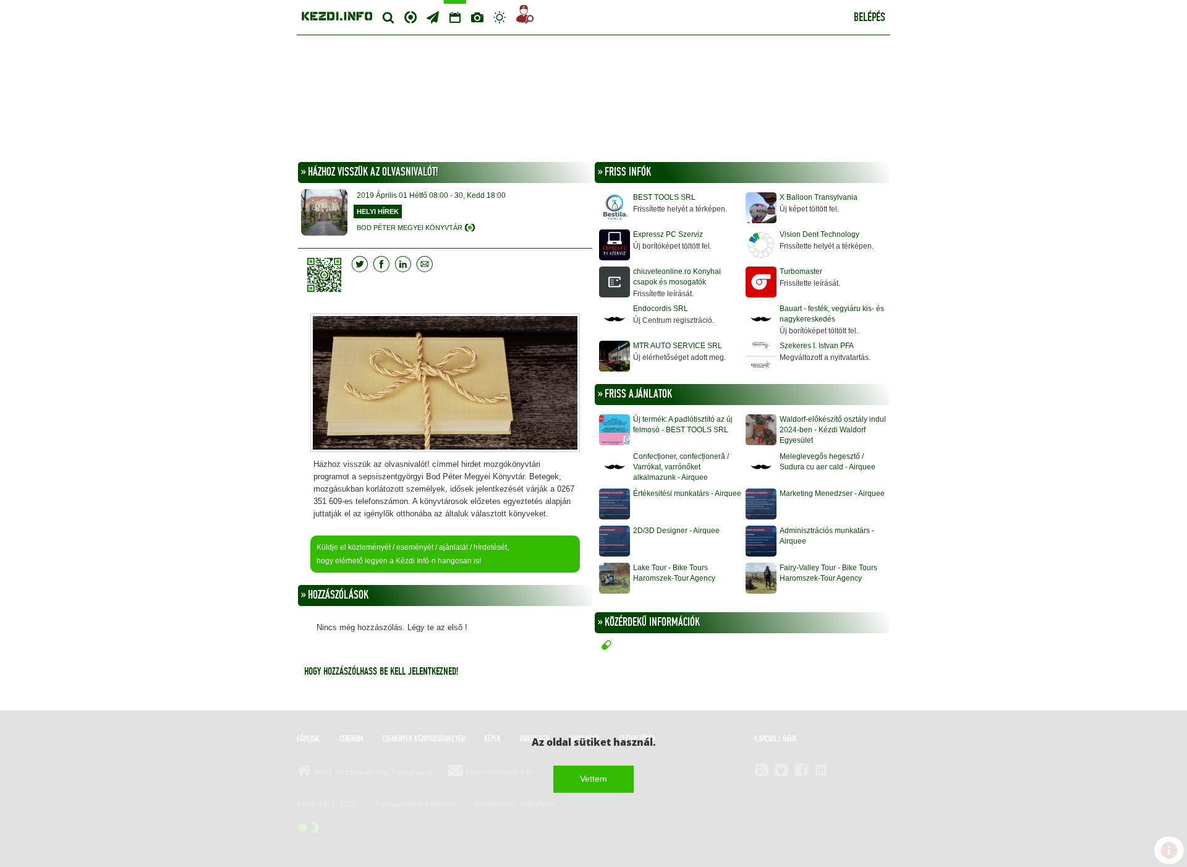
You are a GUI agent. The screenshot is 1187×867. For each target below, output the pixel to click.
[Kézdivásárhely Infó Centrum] (337, 14)
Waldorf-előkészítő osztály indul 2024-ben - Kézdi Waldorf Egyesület (833, 430)
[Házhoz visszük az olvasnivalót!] (445, 384)
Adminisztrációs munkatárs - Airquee (827, 535)
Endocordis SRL (660, 308)
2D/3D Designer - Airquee (676, 530)
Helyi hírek (378, 211)
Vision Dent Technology (819, 234)
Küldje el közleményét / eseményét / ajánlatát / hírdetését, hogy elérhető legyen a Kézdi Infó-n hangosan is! (413, 554)
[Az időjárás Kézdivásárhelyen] (499, 17)
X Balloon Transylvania (818, 197)
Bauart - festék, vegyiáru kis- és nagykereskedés (832, 313)
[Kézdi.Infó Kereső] (388, 17)
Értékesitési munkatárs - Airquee (687, 493)
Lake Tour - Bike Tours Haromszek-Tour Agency (674, 573)
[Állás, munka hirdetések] (525, 16)
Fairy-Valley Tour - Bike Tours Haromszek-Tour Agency (828, 573)
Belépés (869, 18)
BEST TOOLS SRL (664, 197)
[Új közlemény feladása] (433, 17)
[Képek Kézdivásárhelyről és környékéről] (477, 17)
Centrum (410, 16)
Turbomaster (801, 271)
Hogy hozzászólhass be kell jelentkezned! (381, 671)
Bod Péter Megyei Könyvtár (409, 227)
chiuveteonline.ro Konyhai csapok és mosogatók (677, 276)
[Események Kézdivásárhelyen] (455, 17)
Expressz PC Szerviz (668, 234)
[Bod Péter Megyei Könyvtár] (324, 214)
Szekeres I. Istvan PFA (817, 345)
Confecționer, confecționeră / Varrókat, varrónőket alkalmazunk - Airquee (681, 467)
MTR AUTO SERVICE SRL (677, 345)
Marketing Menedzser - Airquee (832, 493)
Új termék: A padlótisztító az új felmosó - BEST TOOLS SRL (683, 424)
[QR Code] (327, 275)
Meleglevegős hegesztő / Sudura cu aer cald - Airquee (827, 461)
